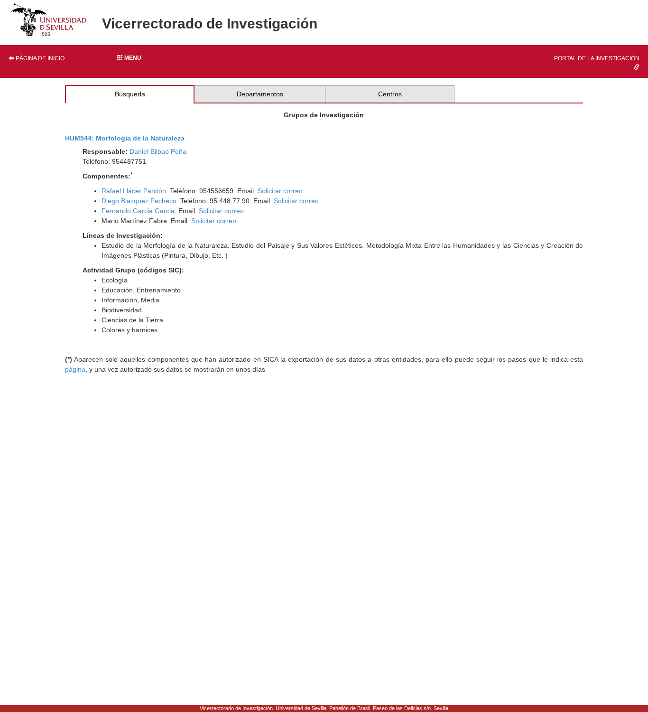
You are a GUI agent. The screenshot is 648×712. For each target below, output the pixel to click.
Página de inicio (39, 58)
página (75, 369)
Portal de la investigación (596, 58)
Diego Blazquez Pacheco (139, 201)
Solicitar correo (280, 191)
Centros (390, 94)
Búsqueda (130, 94)
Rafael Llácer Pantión (134, 191)
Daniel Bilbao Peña (158, 151)
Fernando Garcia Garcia (138, 211)
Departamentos (260, 94)
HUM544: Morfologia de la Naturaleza (125, 138)
